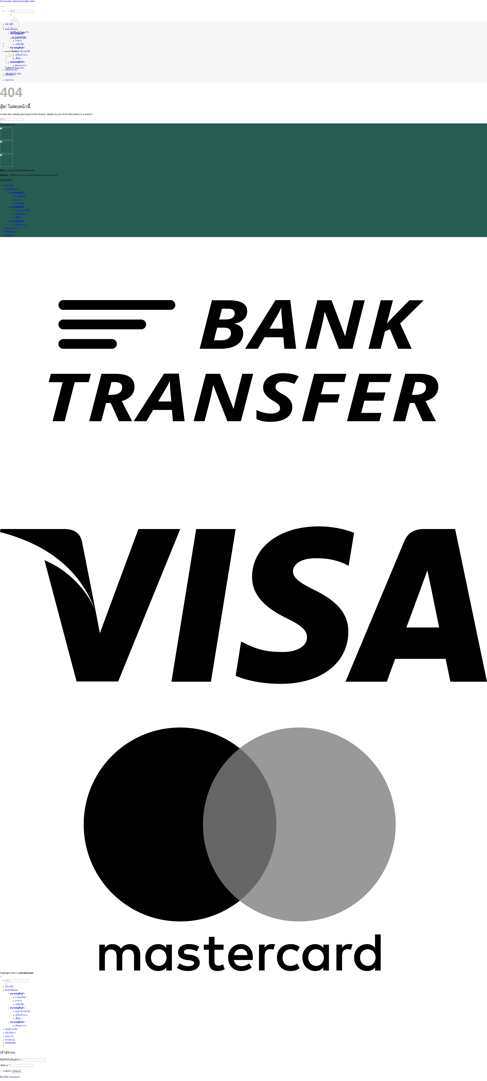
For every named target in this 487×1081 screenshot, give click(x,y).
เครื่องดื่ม (19, 44)
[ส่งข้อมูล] (11, 14)
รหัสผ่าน (5, 1065)
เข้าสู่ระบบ (16, 1071)
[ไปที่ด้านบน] (1, 976)
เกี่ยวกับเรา (10, 75)
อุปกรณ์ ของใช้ (22, 51)
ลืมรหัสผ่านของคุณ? (10, 1077)
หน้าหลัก (9, 24)
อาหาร (18, 40)
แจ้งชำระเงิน (11, 69)
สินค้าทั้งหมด (11, 29)
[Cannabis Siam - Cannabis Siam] (17, 1)
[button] (10, 1043)
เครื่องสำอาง (21, 55)
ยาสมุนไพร (20, 37)
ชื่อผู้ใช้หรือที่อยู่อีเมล (11, 1059)
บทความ (9, 80)
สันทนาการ (20, 65)
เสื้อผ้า (18, 58)
